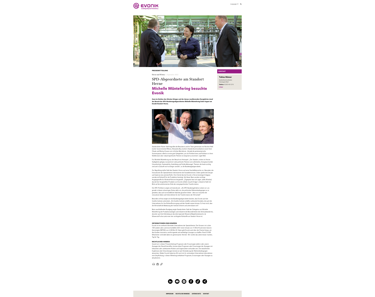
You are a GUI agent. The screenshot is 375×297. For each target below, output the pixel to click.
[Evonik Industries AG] (145, 6)
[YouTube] (177, 281)
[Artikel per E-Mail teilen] (158, 264)
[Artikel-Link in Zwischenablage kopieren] (161, 264)
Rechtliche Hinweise (183, 293)
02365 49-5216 (229, 84)
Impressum (169, 293)
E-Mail (221, 87)
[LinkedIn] (170, 281)
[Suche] (241, 4)
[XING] (204, 281)
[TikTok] (198, 281)
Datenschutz (196, 293)
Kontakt (206, 293)
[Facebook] (191, 281)
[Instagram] (184, 281)
